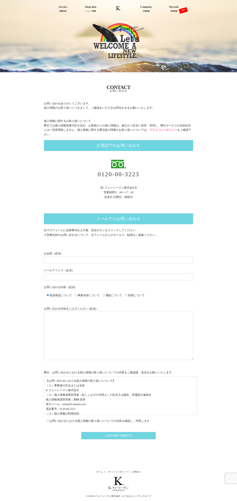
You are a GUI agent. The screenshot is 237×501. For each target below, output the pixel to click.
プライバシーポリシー (117, 472)
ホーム (99, 472)
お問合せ (136, 472)
